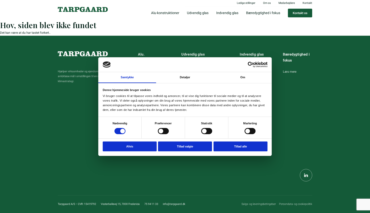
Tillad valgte (185, 146)
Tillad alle (240, 146)
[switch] (163, 131)
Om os (267, 2)
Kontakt (307, 2)
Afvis (129, 146)
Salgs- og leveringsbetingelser (258, 203)
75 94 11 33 (151, 203)
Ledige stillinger (246, 2)
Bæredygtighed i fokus (263, 13)
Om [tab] (242, 77)
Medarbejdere (286, 2)
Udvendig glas (198, 13)
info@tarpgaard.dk (174, 203)
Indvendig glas (227, 13)
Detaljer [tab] (185, 77)
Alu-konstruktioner (165, 13)
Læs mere (289, 71)
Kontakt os (300, 13)
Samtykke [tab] (127, 77)
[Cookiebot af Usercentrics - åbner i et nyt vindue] (250, 64)
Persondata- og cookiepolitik (295, 203)
